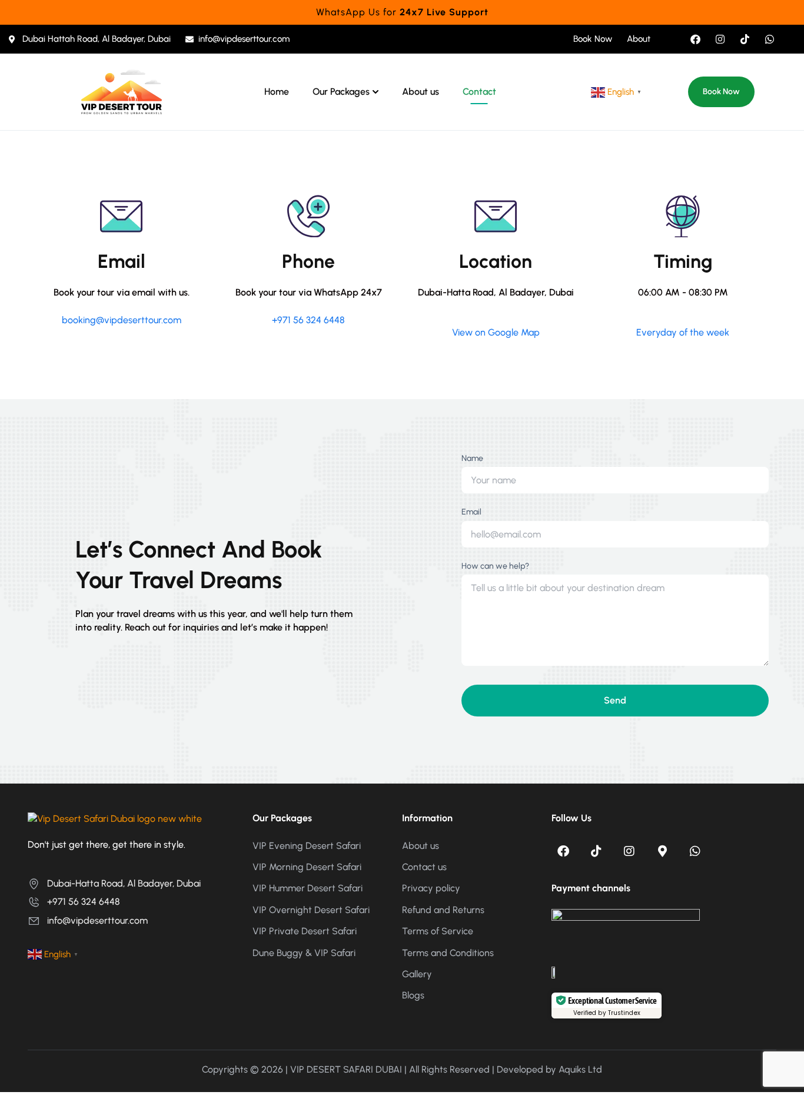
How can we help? (495, 566)
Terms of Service (437, 931)
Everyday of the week (682, 332)
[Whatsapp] (770, 39)
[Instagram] (720, 39)
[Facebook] (695, 39)
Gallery (417, 974)
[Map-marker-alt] (662, 851)
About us (420, 92)
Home (276, 92)
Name (472, 458)
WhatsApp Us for (402, 12)
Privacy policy (431, 888)
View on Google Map (496, 332)
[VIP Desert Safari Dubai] (121, 91)
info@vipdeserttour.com (97, 920)
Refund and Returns (443, 909)
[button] (721, 92)
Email (471, 512)
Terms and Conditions (448, 952)
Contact (479, 92)
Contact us (424, 866)
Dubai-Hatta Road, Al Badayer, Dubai (124, 883)
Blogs (413, 995)
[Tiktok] (745, 39)
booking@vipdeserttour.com (121, 320)
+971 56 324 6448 (308, 320)
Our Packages (341, 92)
